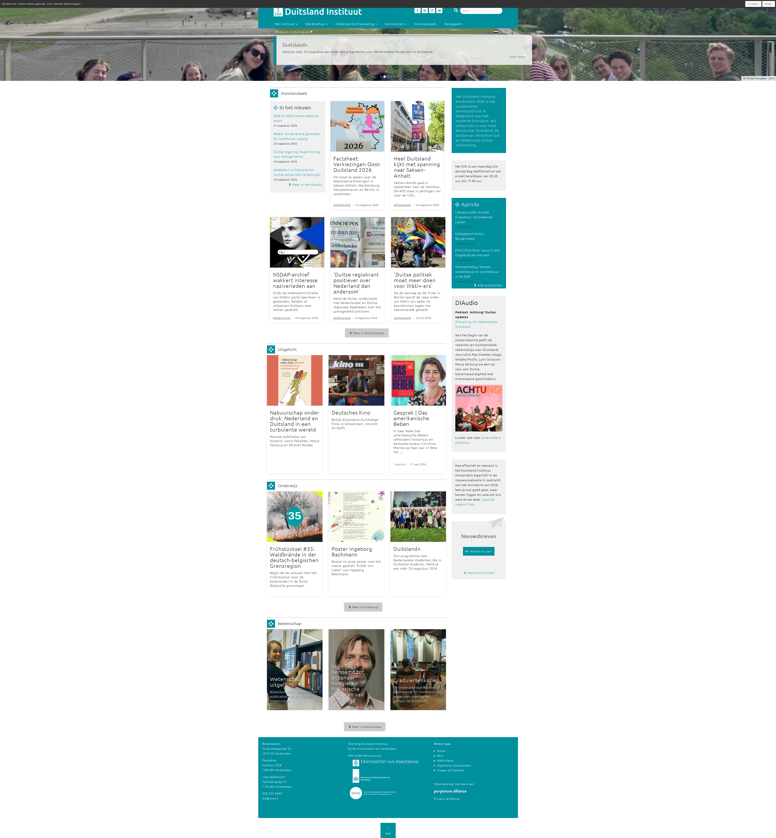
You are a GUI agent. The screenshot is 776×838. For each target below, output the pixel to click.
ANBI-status (445, 760)
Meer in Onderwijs (364, 607)
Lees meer (517, 56)
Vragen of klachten (450, 770)
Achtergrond (341, 205)
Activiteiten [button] (394, 24)
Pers (440, 756)
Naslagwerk (453, 24)
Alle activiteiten (489, 285)
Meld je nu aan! (480, 551)
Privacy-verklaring (447, 799)
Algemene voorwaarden (454, 765)
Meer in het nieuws (306, 184)
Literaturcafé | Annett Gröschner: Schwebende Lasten (474, 217)
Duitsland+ (295, 45)
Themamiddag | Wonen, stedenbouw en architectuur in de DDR (477, 272)
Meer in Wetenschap (366, 727)
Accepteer (753, 3)
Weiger (769, 3)
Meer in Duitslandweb (368, 333)
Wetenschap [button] (315, 24)
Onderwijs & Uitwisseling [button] (355, 24)
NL (500, 32)
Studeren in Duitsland (292, 32)
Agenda (470, 204)
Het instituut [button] (285, 24)
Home (441, 751)
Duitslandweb (425, 24)
